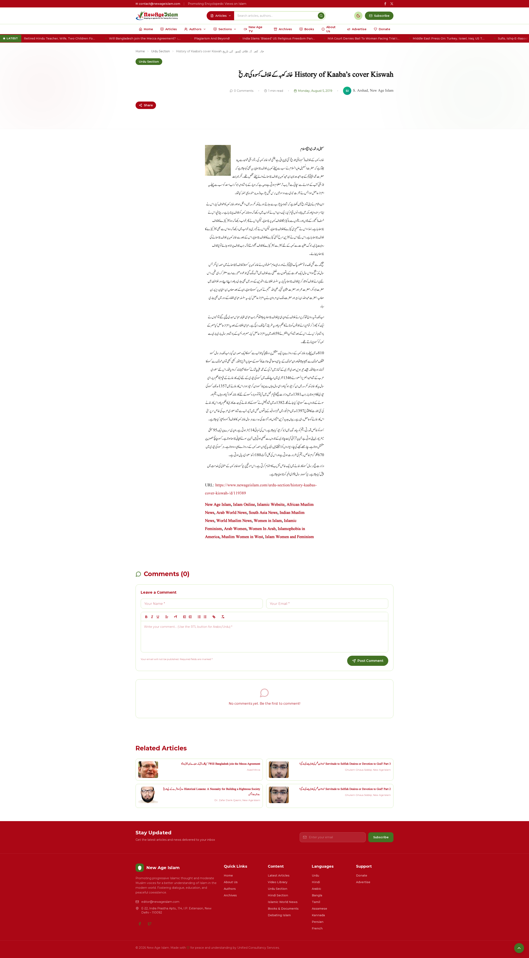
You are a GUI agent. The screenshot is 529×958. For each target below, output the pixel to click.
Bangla (317, 895)
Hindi (316, 882)
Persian (317, 922)
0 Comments (243, 91)
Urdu (315, 875)
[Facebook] (140, 924)
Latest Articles (279, 875)
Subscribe (380, 837)
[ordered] (199, 616)
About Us (231, 882)
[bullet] (205, 616)
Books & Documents (283, 908)
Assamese (319, 908)
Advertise (363, 882)
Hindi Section (278, 895)
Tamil (316, 902)
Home (140, 51)
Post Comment (370, 661)
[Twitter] (149, 924)
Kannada (318, 915)
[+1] (190, 616)
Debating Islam (279, 915)
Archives (230, 895)
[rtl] (176, 616)
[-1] (184, 616)
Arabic (316, 889)
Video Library (277, 882)
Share (148, 105)
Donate (361, 875)
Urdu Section (160, 51)
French (317, 928)
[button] (167, 616)
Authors (230, 889)
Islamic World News (283, 902)
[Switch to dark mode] (358, 16)
